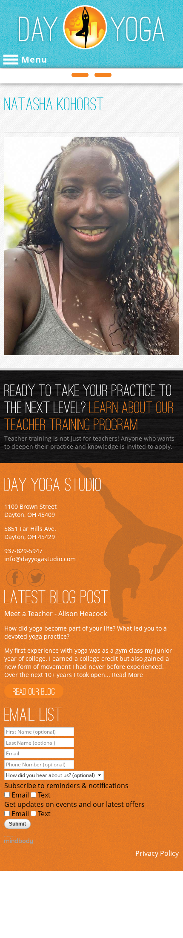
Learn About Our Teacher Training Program (89, 417)
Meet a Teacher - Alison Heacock (55, 613)
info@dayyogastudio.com (40, 559)
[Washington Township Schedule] (103, 75)
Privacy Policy (157, 853)
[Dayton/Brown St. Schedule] (80, 75)
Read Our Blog (34, 692)
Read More (127, 675)
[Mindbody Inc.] (91, 840)
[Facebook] (15, 577)
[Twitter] (36, 577)
